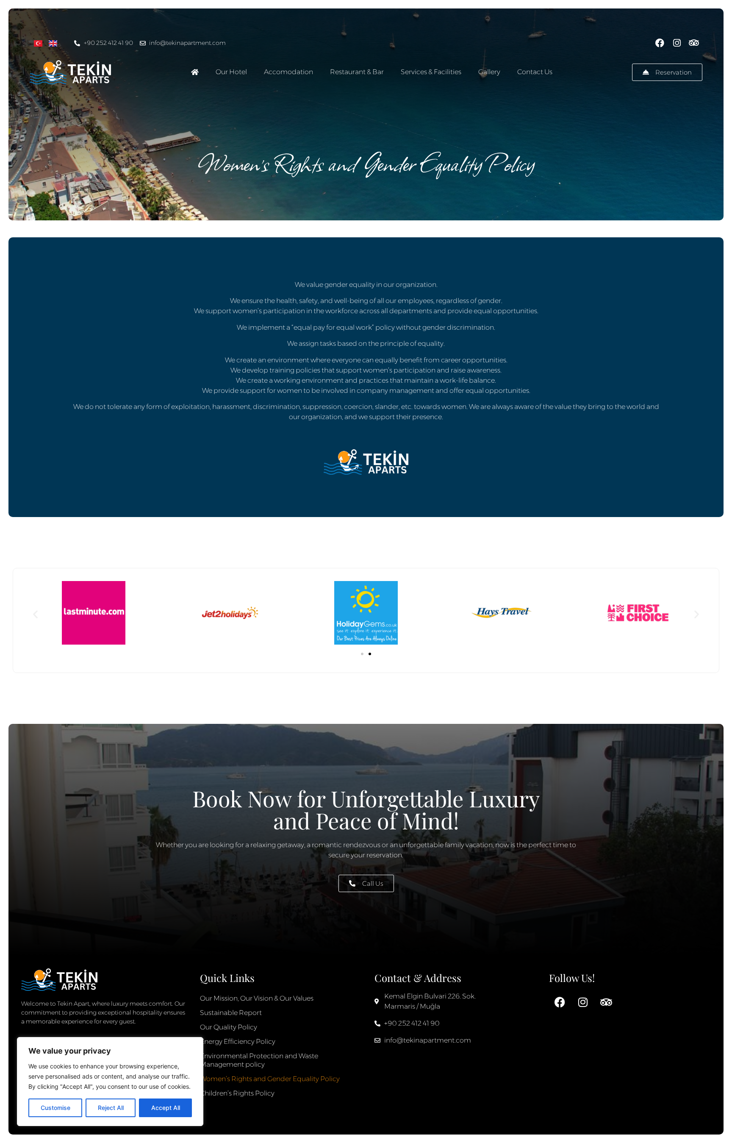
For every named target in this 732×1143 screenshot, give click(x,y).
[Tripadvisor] (693, 43)
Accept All (165, 1107)
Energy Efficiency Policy (237, 1041)
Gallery (489, 72)
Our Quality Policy (228, 1027)
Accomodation (288, 72)
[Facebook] (659, 43)
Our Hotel (231, 72)
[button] (35, 614)
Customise (55, 1107)
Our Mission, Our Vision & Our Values (256, 998)
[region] (110, 1081)
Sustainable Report (231, 1013)
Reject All (111, 1107)
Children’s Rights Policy (237, 1093)
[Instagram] (676, 43)
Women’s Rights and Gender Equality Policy (270, 1079)
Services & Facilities (431, 72)
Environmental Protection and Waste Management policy (259, 1060)
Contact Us (534, 72)
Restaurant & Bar (357, 72)
